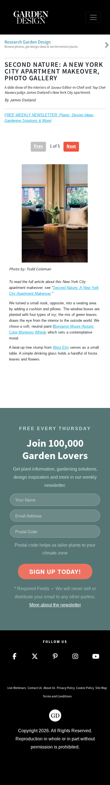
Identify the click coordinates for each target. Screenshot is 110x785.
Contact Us (35, 688)
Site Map (101, 688)
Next (71, 146)
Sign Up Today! (55, 571)
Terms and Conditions (57, 696)
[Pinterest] (55, 656)
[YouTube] (96, 656)
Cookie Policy (85, 688)
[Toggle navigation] (93, 17)
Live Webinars (16, 688)
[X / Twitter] (35, 656)
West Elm (61, 347)
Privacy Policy (66, 688)
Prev (38, 146)
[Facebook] (14, 656)
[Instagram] (75, 656)
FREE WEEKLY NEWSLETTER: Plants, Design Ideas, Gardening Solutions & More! (49, 118)
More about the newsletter (55, 605)
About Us (49, 688)
